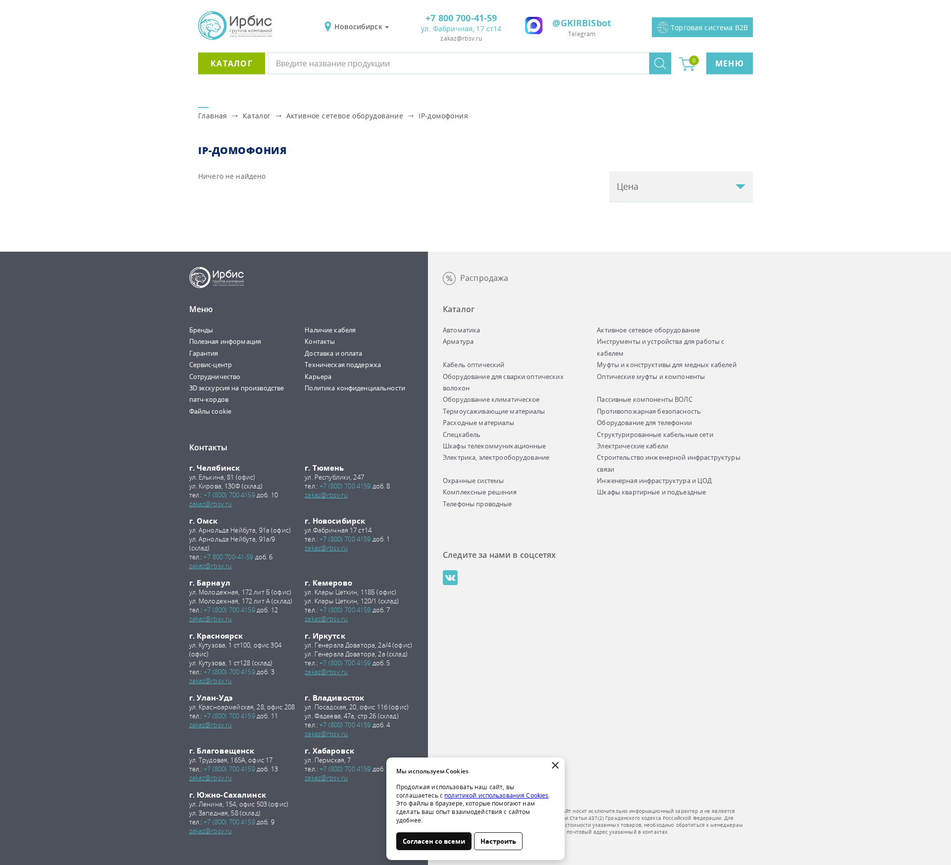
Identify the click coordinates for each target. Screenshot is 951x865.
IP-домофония (443, 115)
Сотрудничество (215, 376)
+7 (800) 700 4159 (229, 494)
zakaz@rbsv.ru (461, 38)
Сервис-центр (210, 364)
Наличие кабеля (330, 329)
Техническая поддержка (343, 364)
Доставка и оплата (333, 353)
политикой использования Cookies (496, 795)
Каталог (232, 63)
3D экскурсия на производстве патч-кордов (236, 393)
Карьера (318, 376)
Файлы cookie (210, 411)
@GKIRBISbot (581, 23)
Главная (212, 115)
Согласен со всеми (434, 841)
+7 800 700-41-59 (461, 18)
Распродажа (484, 277)
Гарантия (203, 353)
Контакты (320, 341)
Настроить (498, 841)
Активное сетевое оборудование (345, 115)
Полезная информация (225, 341)
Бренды (201, 329)
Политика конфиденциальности (355, 387)
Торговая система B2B (709, 27)
